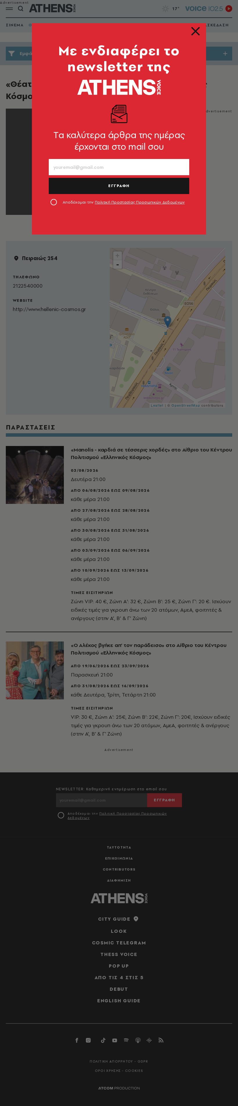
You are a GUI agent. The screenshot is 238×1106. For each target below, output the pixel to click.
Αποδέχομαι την (124, 202)
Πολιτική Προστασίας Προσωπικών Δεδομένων (140, 202)
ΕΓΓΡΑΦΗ (119, 185)
